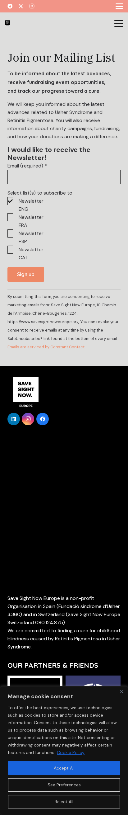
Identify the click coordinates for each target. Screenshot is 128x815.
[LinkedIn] (13, 419)
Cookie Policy (71, 752)
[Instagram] (32, 6)
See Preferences (64, 785)
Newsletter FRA (31, 221)
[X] (21, 6)
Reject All (64, 801)
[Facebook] (10, 6)
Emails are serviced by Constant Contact (46, 347)
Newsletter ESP (31, 237)
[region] (64, 750)
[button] (119, 6)
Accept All (64, 768)
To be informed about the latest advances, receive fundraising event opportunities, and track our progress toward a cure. (59, 82)
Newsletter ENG (31, 205)
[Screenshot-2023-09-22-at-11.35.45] (7, 23)
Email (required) (27, 166)
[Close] (121, 691)
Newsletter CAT (31, 253)
